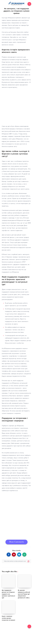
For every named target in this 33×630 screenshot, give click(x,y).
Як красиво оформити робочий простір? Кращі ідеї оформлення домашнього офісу (24, 594)
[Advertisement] (16, 106)
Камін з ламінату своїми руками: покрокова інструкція (8, 618)
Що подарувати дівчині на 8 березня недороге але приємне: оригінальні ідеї (8, 594)
